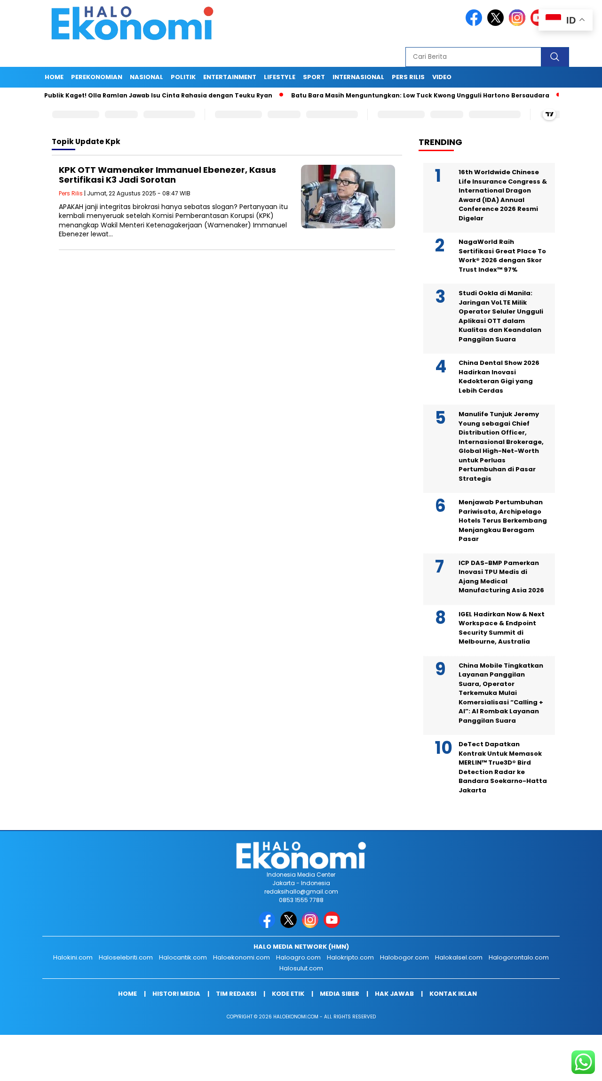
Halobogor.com (404, 957)
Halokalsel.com (459, 957)
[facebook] (475, 23)
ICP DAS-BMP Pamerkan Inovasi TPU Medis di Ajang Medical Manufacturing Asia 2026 (501, 576)
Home (54, 77)
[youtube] (333, 925)
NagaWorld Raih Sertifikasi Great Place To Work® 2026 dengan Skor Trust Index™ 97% (502, 255)
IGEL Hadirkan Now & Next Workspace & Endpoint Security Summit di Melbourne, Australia (502, 628)
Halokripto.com (350, 957)
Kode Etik (288, 993)
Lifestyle (279, 77)
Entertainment (229, 77)
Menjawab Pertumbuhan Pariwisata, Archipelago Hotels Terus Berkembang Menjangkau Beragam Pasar (503, 520)
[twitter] (497, 23)
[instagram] (519, 23)
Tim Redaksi (236, 993)
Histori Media (176, 993)
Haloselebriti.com (126, 957)
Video (442, 77)
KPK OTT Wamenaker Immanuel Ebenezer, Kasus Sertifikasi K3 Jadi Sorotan (167, 175)
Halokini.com (73, 957)
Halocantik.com (183, 957)
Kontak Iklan (453, 993)
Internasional (358, 77)
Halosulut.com (301, 968)
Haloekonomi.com (241, 957)
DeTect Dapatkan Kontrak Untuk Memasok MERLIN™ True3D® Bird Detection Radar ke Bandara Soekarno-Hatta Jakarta (503, 767)
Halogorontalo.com (519, 957)
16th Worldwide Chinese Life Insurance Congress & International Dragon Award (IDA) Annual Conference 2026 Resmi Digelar (503, 195)
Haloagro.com (298, 957)
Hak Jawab (394, 993)
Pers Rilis (408, 77)
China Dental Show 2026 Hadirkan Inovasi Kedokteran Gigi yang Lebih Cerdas (499, 376)
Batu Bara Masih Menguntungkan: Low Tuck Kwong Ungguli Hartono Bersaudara (396, 95)
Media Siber (339, 993)
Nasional (146, 77)
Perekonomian (96, 77)
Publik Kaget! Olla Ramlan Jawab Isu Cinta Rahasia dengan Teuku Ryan (134, 95)
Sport (314, 77)
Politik (183, 77)
